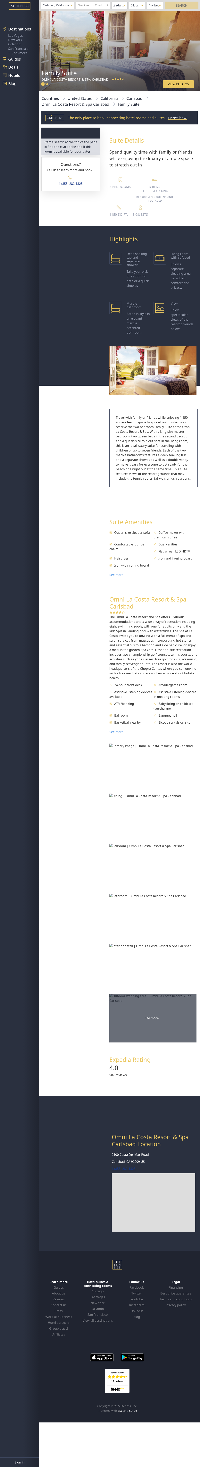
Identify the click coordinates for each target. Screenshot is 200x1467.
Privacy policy (176, 1305)
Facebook (137, 1287)
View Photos (178, 84)
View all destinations (98, 1320)
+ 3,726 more (17, 53)
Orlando (14, 44)
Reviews (59, 1299)
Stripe (133, 1410)
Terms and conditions (176, 1299)
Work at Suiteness (58, 1317)
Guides (59, 1287)
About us (58, 1293)
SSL (120, 1410)
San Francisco (18, 48)
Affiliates (58, 1334)
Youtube (137, 1299)
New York (15, 40)
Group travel (58, 1328)
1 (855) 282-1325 (71, 183)
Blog (136, 1317)
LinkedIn (136, 1311)
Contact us (59, 1305)
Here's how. (177, 117)
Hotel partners (59, 1322)
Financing (176, 1287)
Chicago (98, 1291)
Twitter (136, 1293)
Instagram (137, 1305)
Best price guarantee (175, 1293)
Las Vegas (15, 35)
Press (58, 1311)
